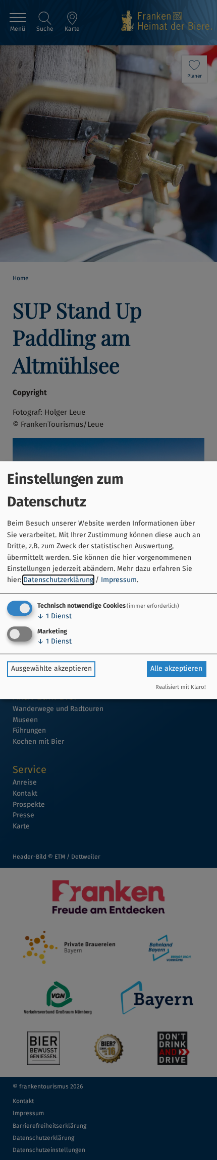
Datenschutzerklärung (58, 580)
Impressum (119, 580)
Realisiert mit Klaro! (180, 687)
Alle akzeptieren (176, 668)
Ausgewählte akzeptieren (51, 668)
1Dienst (54, 616)
